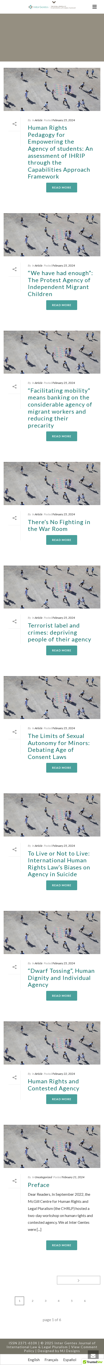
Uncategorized (43, 1177)
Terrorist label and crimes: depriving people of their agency (59, 632)
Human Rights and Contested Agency (53, 1084)
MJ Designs (70, 1351)
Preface (39, 1184)
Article (39, 120)
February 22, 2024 (63, 1074)
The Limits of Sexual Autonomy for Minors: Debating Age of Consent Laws (59, 746)
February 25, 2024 (63, 120)
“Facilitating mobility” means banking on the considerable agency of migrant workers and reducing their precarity (60, 408)
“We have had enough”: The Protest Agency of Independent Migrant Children (60, 283)
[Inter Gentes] (52, 6)
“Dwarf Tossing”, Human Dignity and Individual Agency (61, 977)
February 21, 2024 (73, 1177)
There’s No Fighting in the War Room (59, 525)
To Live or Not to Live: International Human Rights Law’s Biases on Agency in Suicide (59, 864)
